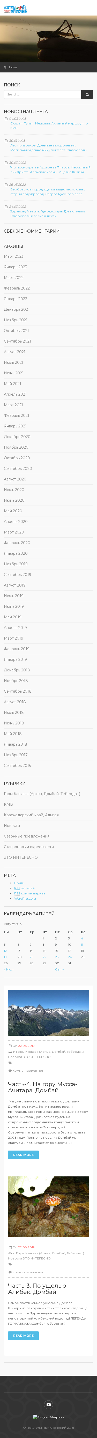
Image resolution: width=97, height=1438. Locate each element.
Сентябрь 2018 (18, 691)
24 (70, 957)
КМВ (8, 804)
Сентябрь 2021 (17, 341)
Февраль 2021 (16, 415)
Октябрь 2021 (16, 330)
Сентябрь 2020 (18, 468)
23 (57, 957)
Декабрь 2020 (17, 436)
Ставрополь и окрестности (29, 846)
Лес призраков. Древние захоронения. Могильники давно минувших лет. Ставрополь (48, 147)
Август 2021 (14, 352)
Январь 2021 (15, 426)
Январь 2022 (15, 299)
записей (24, 888)
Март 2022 (14, 277)
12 (5, 951)
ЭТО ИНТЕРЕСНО (21, 857)
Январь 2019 (15, 659)
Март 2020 (14, 532)
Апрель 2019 (15, 627)
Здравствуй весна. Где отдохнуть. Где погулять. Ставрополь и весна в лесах (48, 213)
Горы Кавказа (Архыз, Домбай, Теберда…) (42, 793)
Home (13, 67)
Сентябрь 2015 (17, 765)
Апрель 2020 (16, 521)
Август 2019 (15, 585)
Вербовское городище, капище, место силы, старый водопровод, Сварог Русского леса (47, 191)
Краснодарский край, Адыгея (31, 815)
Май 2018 (13, 733)
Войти (19, 883)
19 (5, 957)
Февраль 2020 (17, 542)
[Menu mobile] (88, 10)
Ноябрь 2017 (16, 755)
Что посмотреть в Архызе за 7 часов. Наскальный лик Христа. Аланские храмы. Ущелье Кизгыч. (50, 169)
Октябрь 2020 (17, 458)
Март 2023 (14, 256)
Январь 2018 (15, 744)
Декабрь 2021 (16, 309)
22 (44, 957)
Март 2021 (13, 405)
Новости (12, 825)
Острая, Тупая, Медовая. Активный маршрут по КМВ (49, 125)
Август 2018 (15, 702)
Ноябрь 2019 (16, 564)
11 (82, 944)
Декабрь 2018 (17, 670)
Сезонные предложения (26, 836)
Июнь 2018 (14, 723)
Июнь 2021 (14, 373)
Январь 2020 (16, 553)
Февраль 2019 (16, 649)
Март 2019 (13, 638)
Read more (23, 1155)
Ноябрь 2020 (16, 447)
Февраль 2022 (17, 288)
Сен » (59, 969)
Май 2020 (13, 511)
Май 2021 (12, 383)
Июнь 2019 (14, 606)
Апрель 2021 (15, 394)
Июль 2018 (14, 712)
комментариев (29, 893)
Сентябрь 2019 (17, 574)
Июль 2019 (14, 596)
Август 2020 (15, 479)
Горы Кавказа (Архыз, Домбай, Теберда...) (50, 1052)
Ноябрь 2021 (15, 320)
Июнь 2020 (14, 500)
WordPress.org (25, 898)
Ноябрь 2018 (16, 680)
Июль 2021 (13, 362)
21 (31, 957)
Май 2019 (12, 617)
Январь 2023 (15, 267)
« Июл (8, 969)
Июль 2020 (14, 489)
